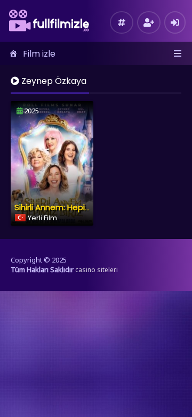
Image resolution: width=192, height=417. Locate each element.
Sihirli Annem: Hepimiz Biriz (65, 207)
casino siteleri (96, 269)
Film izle (39, 54)
